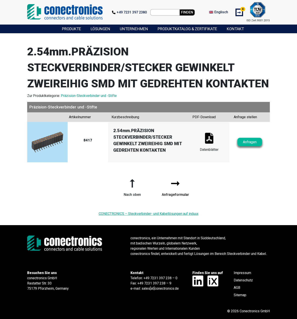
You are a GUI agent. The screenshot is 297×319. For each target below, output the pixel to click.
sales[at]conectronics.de (160, 288)
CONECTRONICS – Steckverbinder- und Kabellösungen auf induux (149, 214)
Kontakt (235, 29)
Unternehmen (134, 29)
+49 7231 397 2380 (132, 12)
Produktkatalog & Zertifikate (187, 29)
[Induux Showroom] (211, 281)
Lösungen (100, 29)
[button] (132, 186)
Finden (187, 12)
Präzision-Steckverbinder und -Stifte (89, 96)
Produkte (71, 29)
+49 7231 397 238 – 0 (160, 278)
